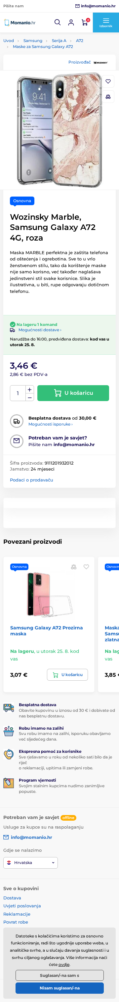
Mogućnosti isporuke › (50, 424)
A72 (79, 40)
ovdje (64, 964)
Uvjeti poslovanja (22, 905)
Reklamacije (16, 914)
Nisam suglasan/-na (60, 987)
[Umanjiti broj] (30, 397)
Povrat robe (15, 922)
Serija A (59, 40)
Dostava (12, 897)
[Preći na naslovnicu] (19, 22)
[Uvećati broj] (30, 389)
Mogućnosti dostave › (40, 329)
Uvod (8, 40)
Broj (18, 393)
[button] (57, 22)
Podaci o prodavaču (31, 479)
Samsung (32, 40)
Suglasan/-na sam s (59, 975)
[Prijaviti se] (71, 22)
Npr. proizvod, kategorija (45, 49)
